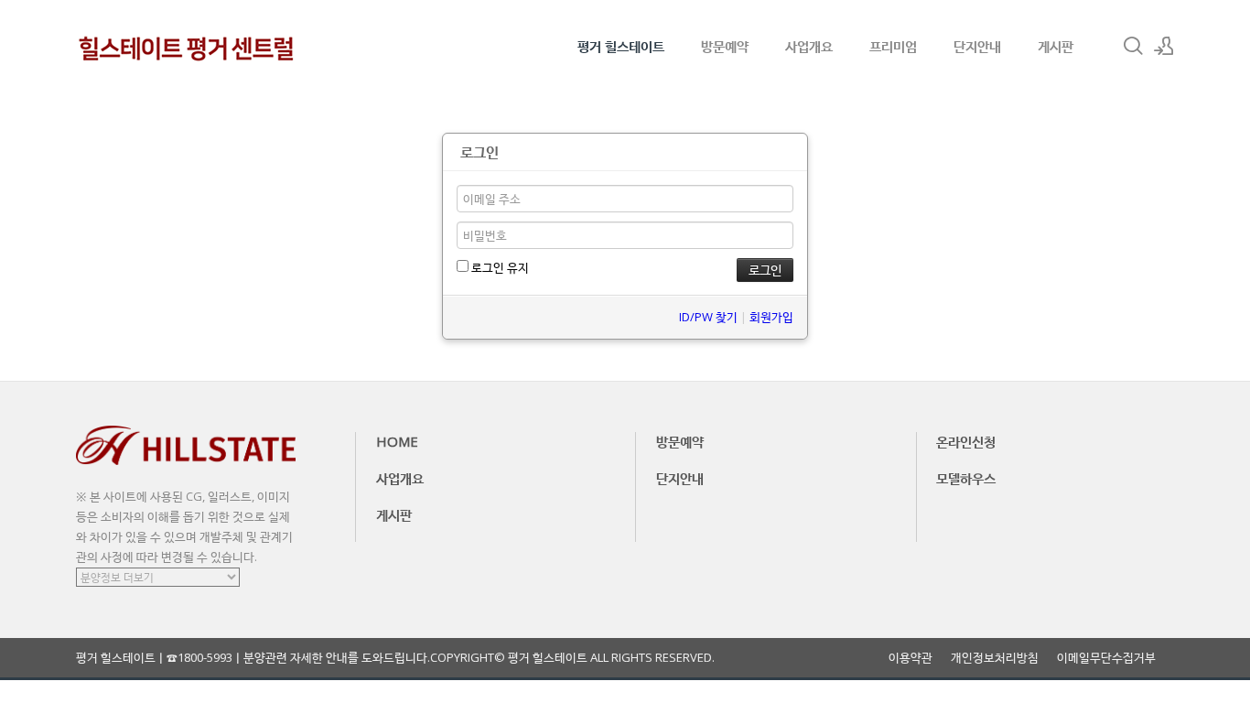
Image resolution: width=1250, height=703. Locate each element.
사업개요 (809, 46)
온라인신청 (966, 441)
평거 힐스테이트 (620, 46)
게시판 (1055, 46)
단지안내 (977, 46)
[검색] (1133, 46)
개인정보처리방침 (995, 657)
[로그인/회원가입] (1164, 46)
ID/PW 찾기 (708, 316)
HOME (397, 441)
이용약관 (910, 657)
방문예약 (725, 46)
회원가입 (771, 316)
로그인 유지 (499, 267)
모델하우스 (966, 478)
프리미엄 (893, 46)
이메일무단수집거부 (1106, 657)
